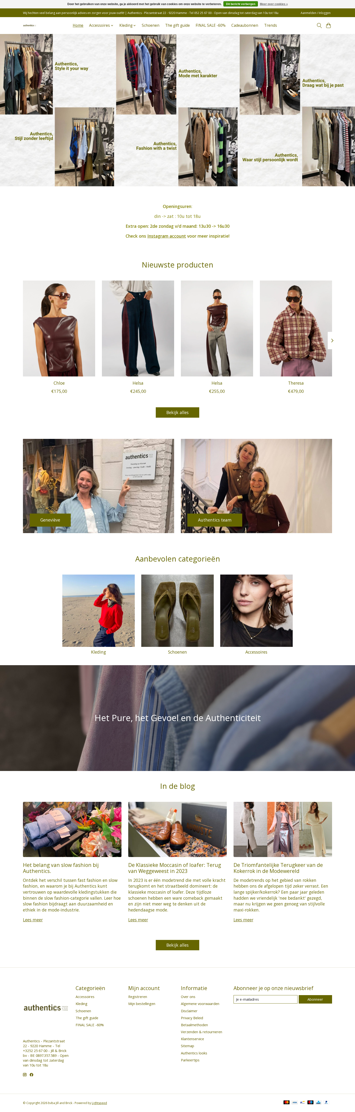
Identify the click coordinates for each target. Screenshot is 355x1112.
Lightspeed (99, 1103)
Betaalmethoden (194, 1024)
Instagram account (166, 236)
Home (78, 25)
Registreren (137, 996)
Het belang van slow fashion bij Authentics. (61, 867)
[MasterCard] (287, 1102)
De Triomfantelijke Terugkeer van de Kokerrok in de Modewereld (278, 867)
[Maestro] (310, 1102)
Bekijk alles (177, 412)
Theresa (296, 383)
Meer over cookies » (274, 4)
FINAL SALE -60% (211, 25)
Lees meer (33, 920)
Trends (270, 25)
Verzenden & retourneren (201, 1031)
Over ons (188, 996)
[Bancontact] (302, 1102)
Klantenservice (192, 1038)
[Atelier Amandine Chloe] (59, 328)
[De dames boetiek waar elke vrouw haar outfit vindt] (29, 25)
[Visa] (294, 1102)
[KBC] (318, 1102)
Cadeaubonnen (244, 25)
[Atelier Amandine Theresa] (296, 328)
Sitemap (187, 1045)
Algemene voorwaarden (200, 1003)
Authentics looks (194, 1053)
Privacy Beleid (192, 1017)
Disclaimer (189, 1010)
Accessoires (256, 652)
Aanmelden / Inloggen (316, 13)
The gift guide (177, 25)
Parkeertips (190, 1060)
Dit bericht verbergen (240, 4)
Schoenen (150, 25)
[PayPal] (326, 1102)
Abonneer (315, 999)
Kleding (98, 652)
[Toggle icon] (319, 25)
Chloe (59, 383)
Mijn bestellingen (141, 1003)
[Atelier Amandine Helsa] (138, 328)
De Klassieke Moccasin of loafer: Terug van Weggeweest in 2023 (174, 867)
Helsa (138, 383)
